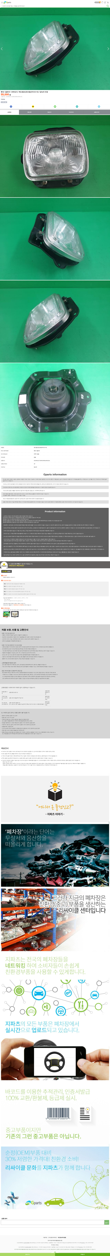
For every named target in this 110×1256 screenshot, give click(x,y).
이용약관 (45, 1237)
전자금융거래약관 (52, 1237)
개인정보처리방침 (62, 1237)
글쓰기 (106, 1222)
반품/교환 (29, 112)
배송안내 (49, 112)
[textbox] (55, 6)
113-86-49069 (26, 1242)
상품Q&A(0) (96, 112)
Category (2, 2)
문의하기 (83, 1242)
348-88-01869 (28, 1247)
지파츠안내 (71, 112)
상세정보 (9, 112)
